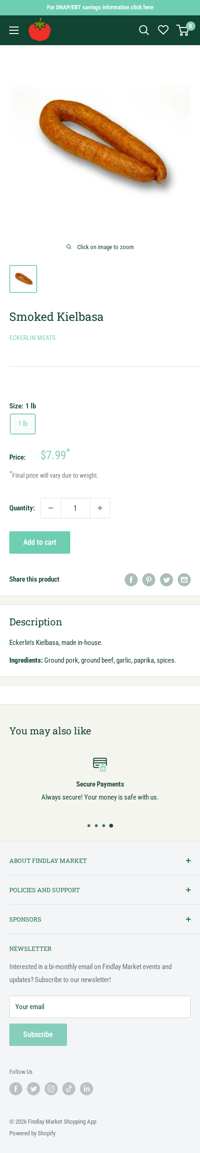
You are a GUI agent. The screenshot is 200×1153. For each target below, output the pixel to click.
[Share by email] (184, 579)
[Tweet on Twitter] (166, 579)
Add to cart (39, 542)
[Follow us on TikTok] (68, 1088)
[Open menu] (14, 30)
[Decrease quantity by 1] (50, 508)
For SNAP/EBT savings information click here (100, 7)
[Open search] (144, 30)
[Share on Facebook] (131, 579)
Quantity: (22, 508)
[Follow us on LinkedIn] (86, 1088)
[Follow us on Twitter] (33, 1088)
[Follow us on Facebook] (15, 1088)
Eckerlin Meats (32, 337)
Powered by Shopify (32, 1133)
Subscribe (38, 1034)
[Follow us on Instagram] (51, 1088)
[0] (183, 30)
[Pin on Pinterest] (148, 579)
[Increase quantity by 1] (100, 508)
